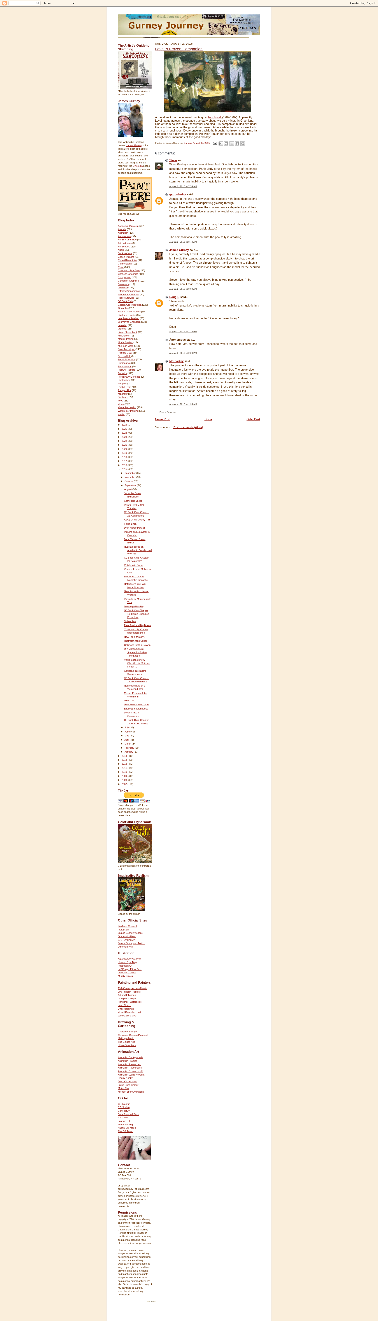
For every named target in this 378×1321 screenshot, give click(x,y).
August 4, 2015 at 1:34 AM (183, 404)
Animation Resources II (130, 1071)
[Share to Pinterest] (242, 143)
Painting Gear (125, 352)
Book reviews (125, 253)
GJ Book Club (125, 301)
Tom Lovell (215, 117)
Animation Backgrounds (130, 1057)
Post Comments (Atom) (188, 427)
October (129, 481)
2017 (125, 461)
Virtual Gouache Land (129, 1012)
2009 (125, 776)
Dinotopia (138, 166)
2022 (125, 441)
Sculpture (123, 397)
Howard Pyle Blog (127, 962)
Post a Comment (167, 412)
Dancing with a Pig (134, 606)
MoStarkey (176, 361)
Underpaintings (126, 1008)
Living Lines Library (128, 1085)
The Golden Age (126, 1042)
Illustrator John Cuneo (135, 640)
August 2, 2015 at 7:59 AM (183, 186)
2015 (125, 469)
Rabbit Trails (124, 387)
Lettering (122, 325)
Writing (121, 414)
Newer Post (162, 419)
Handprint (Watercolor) (130, 1001)
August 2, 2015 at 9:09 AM (183, 289)
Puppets (122, 383)
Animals (122, 229)
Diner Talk (129, 700)
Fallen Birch (130, 523)
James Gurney (134, 145)
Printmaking (124, 380)
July (127, 727)
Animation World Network (131, 1074)
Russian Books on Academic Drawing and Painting (138, 550)
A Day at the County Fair (137, 519)
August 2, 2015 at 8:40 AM (183, 242)
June (127, 731)
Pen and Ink (124, 356)
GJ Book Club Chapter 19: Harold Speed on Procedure (136, 613)
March (128, 743)
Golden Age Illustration (130, 304)
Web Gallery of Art (127, 1015)
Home (208, 419)
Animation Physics (127, 1061)
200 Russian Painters (129, 991)
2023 (125, 437)
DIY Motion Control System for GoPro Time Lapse (135, 652)
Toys (120, 400)
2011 (125, 768)
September (130, 485)
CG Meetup (124, 1104)
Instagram (123, 929)
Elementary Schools (128, 294)
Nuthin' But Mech (127, 1128)
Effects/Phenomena (128, 291)
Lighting (122, 328)
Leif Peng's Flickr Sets (130, 969)
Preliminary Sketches (129, 376)
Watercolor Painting (128, 411)
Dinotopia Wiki (125, 946)
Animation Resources (129, 1064)
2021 (125, 444)
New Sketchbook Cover (136, 704)
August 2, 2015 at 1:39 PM (183, 331)
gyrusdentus (177, 194)
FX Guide (123, 1117)
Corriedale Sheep (133, 500)
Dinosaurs (123, 284)
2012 (125, 763)
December (130, 473)
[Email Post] (214, 143)
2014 (125, 756)
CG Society (124, 1107)
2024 (125, 432)
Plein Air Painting (126, 369)
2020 (125, 449)
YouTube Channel (127, 926)
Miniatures (123, 335)
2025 (125, 428)
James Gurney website (130, 933)
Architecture (124, 236)
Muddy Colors (125, 976)
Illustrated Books (127, 315)
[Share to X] (231, 143)
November (130, 477)
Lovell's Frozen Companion (179, 49)
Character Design (127, 1031)
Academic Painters (128, 226)
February (129, 747)
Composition (124, 277)
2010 (125, 772)
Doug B (174, 297)
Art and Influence (127, 995)
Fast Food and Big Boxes (137, 625)
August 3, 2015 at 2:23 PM (183, 353)
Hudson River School (129, 311)
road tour (123, 393)
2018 (125, 457)
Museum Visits (125, 346)
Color (121, 267)
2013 (125, 760)
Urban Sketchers (127, 1045)
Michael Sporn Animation (131, 1091)
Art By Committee (127, 239)
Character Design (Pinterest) (133, 1035)
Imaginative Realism (128, 318)
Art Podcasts (125, 243)
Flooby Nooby (125, 1078)
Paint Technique (126, 349)
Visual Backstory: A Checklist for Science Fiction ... (137, 663)
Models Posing (125, 339)
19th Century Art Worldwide (132, 988)
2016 (125, 465)
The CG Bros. (125, 1131)
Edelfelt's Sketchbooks (136, 708)
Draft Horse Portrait (134, 527)
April (127, 739)
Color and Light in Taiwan (137, 645)
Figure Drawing (126, 297)
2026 (125, 424)
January (129, 751)
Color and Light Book (129, 270)
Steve (173, 160)
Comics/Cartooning (128, 274)
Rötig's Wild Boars (133, 565)
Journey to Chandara (129, 322)
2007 (125, 784)
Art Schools (124, 246)
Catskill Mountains (127, 260)
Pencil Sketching (126, 359)
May (127, 735)
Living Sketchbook (127, 332)
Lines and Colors (127, 972)
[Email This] (221, 143)
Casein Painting (126, 257)
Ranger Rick (124, 390)
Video (121, 404)
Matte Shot (123, 1088)
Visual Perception (127, 407)
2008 (125, 780)
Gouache (123, 308)
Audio (121, 250)
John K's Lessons (127, 1081)
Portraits (122, 373)
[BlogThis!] (226, 143)
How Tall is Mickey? (134, 637)
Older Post (253, 419)
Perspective (124, 363)
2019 (125, 453)
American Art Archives (129, 959)
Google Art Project (127, 998)
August (128, 489)
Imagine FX (124, 1121)
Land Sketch (124, 1005)
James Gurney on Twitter (131, 943)
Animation (123, 232)
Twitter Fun (130, 621)
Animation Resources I (130, 1067)
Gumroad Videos (127, 936)
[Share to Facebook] (237, 143)
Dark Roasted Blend (128, 1114)
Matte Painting (125, 1124)
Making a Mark (126, 1038)
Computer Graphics (128, 280)
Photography (124, 366)
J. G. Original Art (126, 940)
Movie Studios (125, 342)
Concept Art (124, 1110)
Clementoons (125, 263)
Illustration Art (125, 965)
